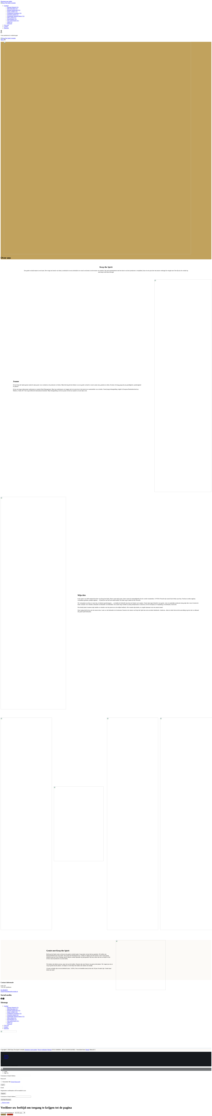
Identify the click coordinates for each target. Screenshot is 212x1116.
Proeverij (9, 23)
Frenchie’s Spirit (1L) (12, 14)
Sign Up (6, 1073)
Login (5, 1071)
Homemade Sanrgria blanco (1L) (16, 16)
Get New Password (6, 1099)
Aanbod (6, 5)
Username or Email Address (8, 1076)
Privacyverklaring (42, 1049)
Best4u (87, 1049)
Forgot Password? (15, 1081)
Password (3, 1078)
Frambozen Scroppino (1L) (14, 13)
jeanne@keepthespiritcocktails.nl (9, 991)
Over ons (6, 25)
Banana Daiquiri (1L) (13, 7)
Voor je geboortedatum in (7, 1112)
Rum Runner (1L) (12, 19)
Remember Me (6, 1081)
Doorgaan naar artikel (6, 1)
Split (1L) (9, 22)
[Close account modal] (2, 1068)
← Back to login (5, 1102)
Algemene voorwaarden (30, 1049)
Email (2, 1087)
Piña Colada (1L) (11, 17)
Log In (2, 1084)
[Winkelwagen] (1, 32)
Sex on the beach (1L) (13, 20)
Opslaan (3, 1114)
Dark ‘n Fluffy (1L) (12, 11)
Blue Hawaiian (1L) (12, 8)
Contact (6, 26)
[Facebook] (2, 999)
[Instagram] (3, 999)
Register (3, 1093)
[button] (8, 5)
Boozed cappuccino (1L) (13, 10)
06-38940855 (4, 990)
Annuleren (10, 1114)
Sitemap (49, 1049)
